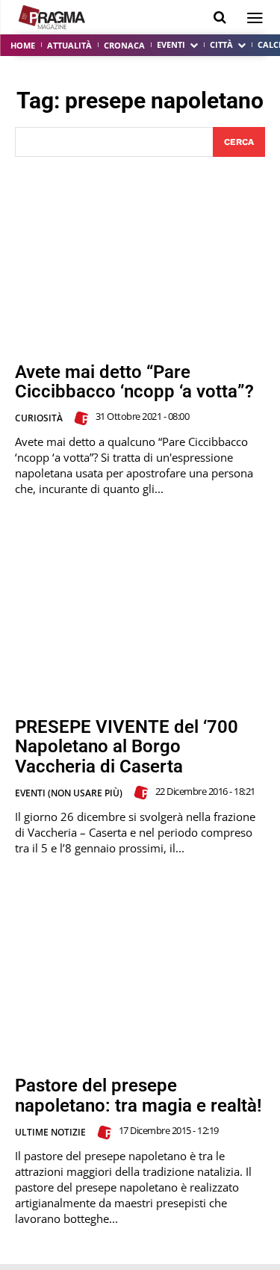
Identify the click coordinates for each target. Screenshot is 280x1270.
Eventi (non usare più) (68, 793)
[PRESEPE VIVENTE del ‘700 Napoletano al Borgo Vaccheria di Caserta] (140, 614)
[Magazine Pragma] (52, 17)
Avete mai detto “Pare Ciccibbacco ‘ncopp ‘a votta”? (134, 382)
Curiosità (39, 418)
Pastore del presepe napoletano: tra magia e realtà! (138, 1095)
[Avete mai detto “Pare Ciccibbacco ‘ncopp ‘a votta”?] (140, 259)
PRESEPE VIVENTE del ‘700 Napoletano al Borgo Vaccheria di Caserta (126, 746)
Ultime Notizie (50, 1132)
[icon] (220, 17)
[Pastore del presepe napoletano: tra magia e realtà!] (140, 974)
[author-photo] (83, 418)
